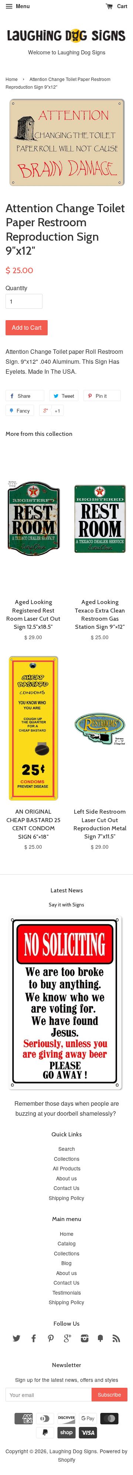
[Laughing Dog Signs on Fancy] (100, 1339)
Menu (22, 6)
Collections (66, 1158)
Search (66, 1148)
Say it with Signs (66, 905)
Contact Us (66, 1187)
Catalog (67, 1243)
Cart (121, 6)
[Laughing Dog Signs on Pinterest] (51, 1339)
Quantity (16, 288)
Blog (66, 1263)
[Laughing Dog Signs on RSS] (116, 1339)
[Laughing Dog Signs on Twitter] (17, 1339)
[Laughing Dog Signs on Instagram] (85, 1339)
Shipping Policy (66, 1197)
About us (66, 1178)
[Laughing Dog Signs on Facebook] (34, 1339)
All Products (67, 1168)
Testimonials (66, 1292)
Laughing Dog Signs (73, 1451)
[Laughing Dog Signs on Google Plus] (68, 1339)
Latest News (67, 890)
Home (12, 79)
